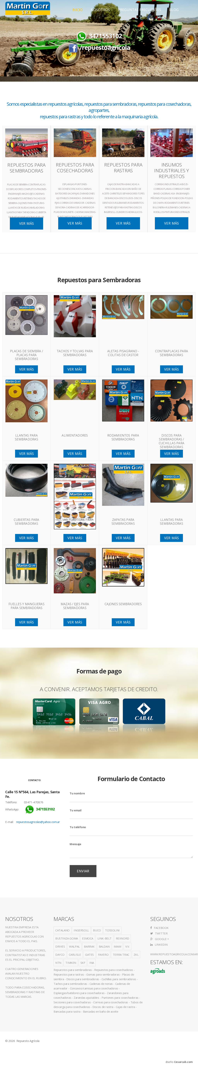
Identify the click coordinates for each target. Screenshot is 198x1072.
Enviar (83, 871)
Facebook (161, 928)
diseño (179, 1062)
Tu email (75, 810)
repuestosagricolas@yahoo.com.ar (38, 822)
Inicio (77, 9)
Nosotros (100, 9)
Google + (161, 939)
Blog (174, 9)
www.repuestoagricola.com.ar (174, 954)
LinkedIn (161, 944)
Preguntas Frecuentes (139, 9)
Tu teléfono (78, 827)
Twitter (160, 933)
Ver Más (26, 223)
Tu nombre (77, 793)
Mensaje (75, 844)
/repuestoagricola (105, 47)
